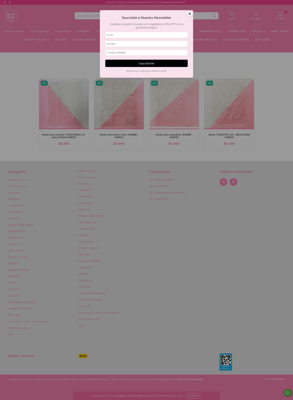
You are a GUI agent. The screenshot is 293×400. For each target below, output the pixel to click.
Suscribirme (146, 63)
